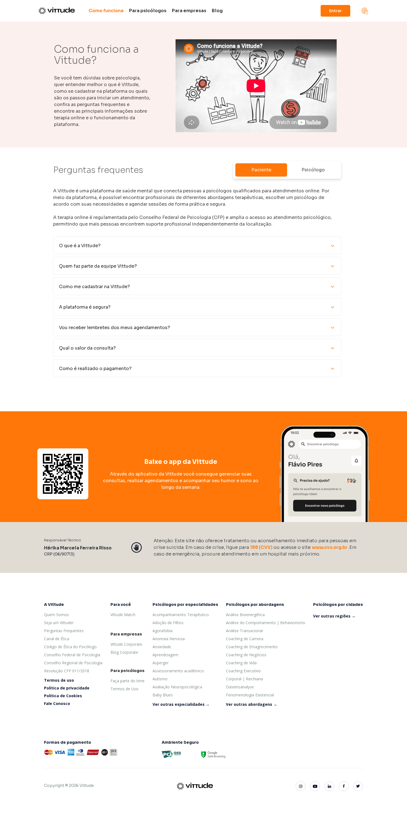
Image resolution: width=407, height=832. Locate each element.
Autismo (160, 678)
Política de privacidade (66, 688)
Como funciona (106, 11)
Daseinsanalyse (240, 686)
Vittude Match (122, 614)
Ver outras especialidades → (181, 704)
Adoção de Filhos (168, 622)
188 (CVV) (261, 547)
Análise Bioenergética (245, 614)
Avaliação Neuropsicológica (177, 686)
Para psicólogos (147, 11)
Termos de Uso (124, 688)
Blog (217, 11)
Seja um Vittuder (59, 622)
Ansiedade (162, 646)
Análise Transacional (244, 630)
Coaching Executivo (243, 670)
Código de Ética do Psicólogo (70, 646)
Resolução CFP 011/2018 (66, 670)
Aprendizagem (165, 654)
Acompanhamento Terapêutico (181, 614)
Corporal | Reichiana (244, 678)
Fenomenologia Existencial (250, 695)
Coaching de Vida (241, 662)
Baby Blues (163, 695)
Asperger (161, 662)
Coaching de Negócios (246, 654)
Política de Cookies (63, 695)
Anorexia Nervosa (169, 638)
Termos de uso (59, 680)
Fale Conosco (57, 703)
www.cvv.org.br (329, 547)
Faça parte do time (127, 680)
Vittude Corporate (126, 644)
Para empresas (189, 11)
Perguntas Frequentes (64, 630)
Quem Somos (56, 614)
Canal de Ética (56, 638)
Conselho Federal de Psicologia (72, 654)
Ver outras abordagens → (251, 704)
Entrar (335, 10)
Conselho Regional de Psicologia (73, 662)
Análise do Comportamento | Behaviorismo (265, 622)
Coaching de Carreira (244, 638)
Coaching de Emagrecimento (252, 646)
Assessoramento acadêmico (178, 670)
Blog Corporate (124, 652)
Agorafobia (162, 630)
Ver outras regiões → (334, 616)
